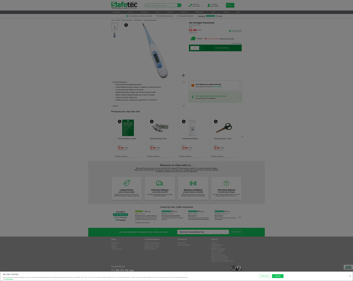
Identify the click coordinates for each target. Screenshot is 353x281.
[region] (176, 276)
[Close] (350, 276)
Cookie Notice (9, 279)
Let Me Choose (264, 276)
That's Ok (277, 276)
